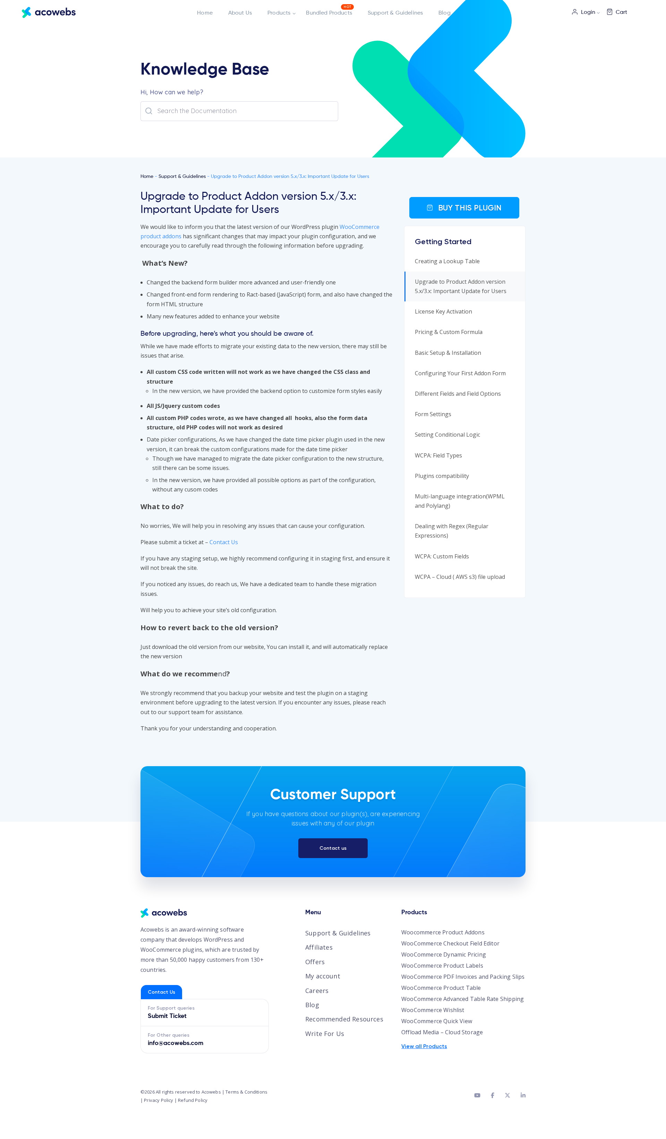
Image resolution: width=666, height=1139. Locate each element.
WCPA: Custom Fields (442, 556)
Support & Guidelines (395, 13)
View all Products (424, 1046)
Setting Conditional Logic (447, 434)
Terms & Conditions (246, 1092)
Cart (621, 12)
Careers (316, 990)
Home (205, 13)
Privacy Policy (158, 1100)
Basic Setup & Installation (448, 353)
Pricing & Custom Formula (449, 332)
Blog (444, 13)
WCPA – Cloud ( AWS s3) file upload (460, 577)
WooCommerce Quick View (436, 1021)
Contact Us (224, 542)
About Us (240, 13)
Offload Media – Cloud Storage (442, 1032)
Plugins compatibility (442, 476)
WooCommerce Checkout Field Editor (450, 943)
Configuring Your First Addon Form (460, 373)
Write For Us (324, 1033)
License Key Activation (443, 311)
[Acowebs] (49, 12)
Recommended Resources (344, 1019)
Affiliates (319, 947)
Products (278, 13)
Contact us (333, 848)
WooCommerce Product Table (441, 988)
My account (322, 976)
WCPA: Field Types (438, 455)
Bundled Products (329, 13)
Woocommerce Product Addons (443, 932)
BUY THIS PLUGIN (469, 208)
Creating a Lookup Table (447, 261)
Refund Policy (192, 1100)
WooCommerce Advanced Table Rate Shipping (462, 999)
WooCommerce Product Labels (442, 965)
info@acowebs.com (175, 1043)
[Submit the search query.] (148, 111)
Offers (315, 962)
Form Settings (433, 414)
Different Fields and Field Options (458, 393)
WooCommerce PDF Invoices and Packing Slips (463, 976)
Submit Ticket (167, 1016)
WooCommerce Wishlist (432, 1010)
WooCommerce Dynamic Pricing (443, 954)
